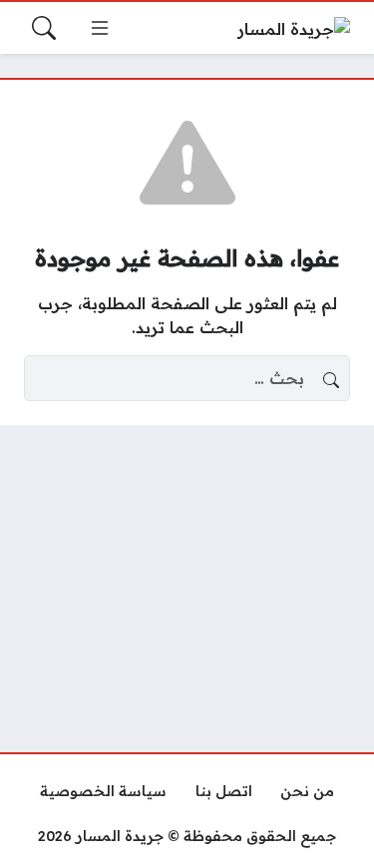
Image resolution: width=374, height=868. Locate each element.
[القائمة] (100, 28)
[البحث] (44, 28)
